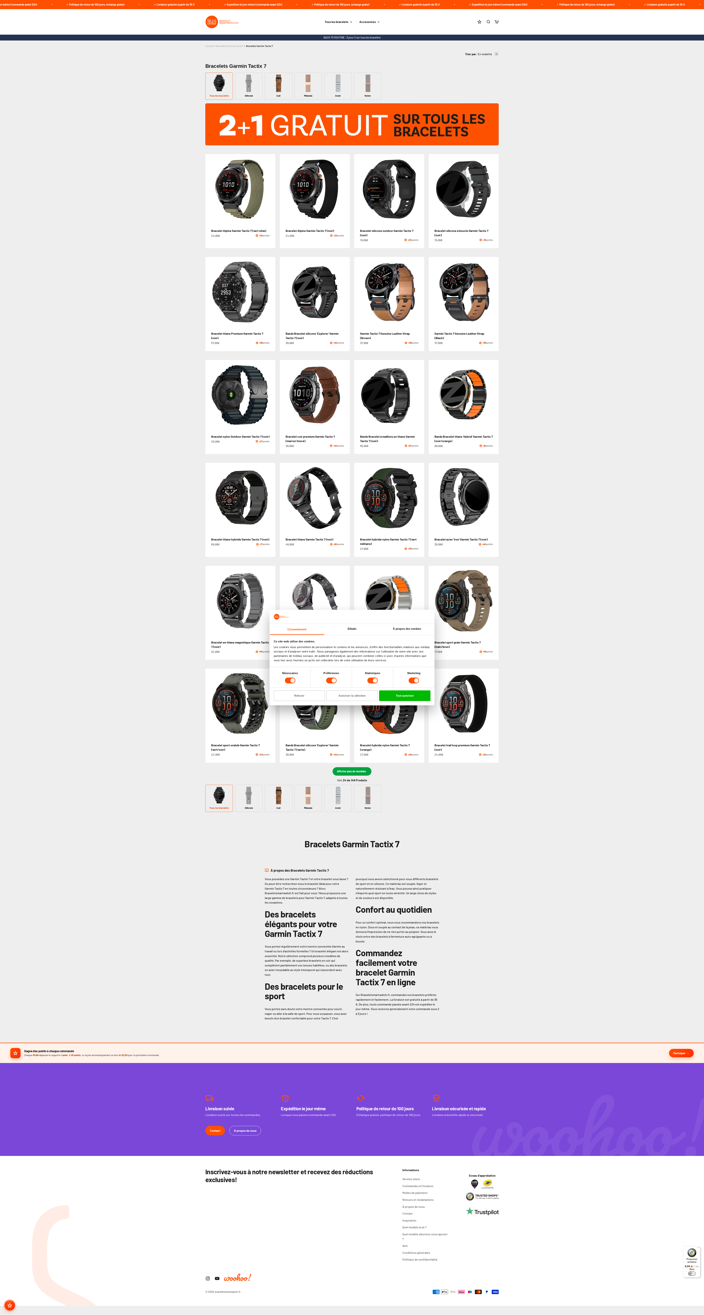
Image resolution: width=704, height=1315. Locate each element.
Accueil (209, 46)
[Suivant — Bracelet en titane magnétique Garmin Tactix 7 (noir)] (271, 601)
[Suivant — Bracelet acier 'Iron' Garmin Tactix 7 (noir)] (494, 498)
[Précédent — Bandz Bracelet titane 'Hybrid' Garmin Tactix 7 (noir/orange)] (433, 395)
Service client (411, 1179)
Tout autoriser (405, 695)
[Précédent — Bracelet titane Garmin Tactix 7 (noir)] (284, 498)
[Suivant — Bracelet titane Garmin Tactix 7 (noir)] (345, 498)
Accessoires (367, 22)
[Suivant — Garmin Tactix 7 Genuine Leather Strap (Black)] (494, 292)
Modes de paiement (415, 1192)
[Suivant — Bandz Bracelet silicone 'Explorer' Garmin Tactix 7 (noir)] (345, 292)
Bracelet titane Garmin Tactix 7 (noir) (309, 539)
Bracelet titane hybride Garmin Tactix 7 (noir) (240, 539)
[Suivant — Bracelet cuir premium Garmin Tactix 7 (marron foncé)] (345, 395)
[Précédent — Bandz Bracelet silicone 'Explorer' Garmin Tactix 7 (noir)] (284, 292)
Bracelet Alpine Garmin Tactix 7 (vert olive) (238, 230)
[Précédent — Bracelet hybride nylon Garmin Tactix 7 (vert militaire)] (359, 498)
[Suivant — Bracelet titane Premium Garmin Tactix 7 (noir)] (271, 292)
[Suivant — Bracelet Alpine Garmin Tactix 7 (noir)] (345, 189)
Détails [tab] (352, 628)
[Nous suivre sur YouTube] (217, 1278)
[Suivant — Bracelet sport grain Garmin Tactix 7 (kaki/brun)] (494, 601)
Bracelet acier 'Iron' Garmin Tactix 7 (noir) (461, 539)
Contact (215, 1130)
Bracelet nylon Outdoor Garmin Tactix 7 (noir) (240, 436)
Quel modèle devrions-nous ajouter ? (425, 1236)
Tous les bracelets (336, 22)
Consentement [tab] (296, 629)
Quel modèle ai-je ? (414, 1227)
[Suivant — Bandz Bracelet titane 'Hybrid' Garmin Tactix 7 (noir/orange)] (494, 395)
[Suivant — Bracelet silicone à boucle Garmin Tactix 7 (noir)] (494, 189)
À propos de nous (245, 1130)
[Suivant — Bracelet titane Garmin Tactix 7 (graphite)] (345, 601)
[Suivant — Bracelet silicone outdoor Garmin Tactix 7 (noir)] (420, 189)
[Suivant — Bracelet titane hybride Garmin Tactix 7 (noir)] (271, 498)
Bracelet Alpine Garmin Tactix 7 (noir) (310, 230)
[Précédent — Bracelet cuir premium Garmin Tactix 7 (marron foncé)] (284, 395)
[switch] (331, 680)
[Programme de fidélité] (9, 1305)
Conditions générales (416, 1252)
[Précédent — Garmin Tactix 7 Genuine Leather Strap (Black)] (433, 292)
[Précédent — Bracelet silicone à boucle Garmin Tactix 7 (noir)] (433, 189)
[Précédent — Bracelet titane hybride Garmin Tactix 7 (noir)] (210, 498)
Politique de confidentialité (419, 1259)
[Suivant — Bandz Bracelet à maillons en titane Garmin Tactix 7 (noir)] (420, 395)
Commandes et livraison (417, 1186)
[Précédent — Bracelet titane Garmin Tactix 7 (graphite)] (284, 601)
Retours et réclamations (418, 1199)
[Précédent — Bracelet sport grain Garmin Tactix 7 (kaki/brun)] (433, 601)
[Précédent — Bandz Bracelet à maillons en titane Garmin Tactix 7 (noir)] (359, 395)
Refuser (299, 695)
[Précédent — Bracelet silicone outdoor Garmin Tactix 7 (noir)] (359, 189)
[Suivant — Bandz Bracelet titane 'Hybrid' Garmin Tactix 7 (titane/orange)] (420, 601)
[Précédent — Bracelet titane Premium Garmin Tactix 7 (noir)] (210, 292)
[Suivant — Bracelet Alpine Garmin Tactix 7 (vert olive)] (271, 189)
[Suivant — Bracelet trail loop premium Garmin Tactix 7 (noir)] (494, 704)
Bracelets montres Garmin (229, 46)
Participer (679, 1053)
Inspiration (409, 1220)
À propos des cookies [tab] (407, 628)
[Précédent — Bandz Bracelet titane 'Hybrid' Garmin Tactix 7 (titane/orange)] (359, 601)
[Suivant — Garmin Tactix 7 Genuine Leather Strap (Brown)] (420, 292)
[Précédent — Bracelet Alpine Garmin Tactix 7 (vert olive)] (210, 189)
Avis (405, 1245)
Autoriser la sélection (352, 695)
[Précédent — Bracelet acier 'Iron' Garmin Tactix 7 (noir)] (433, 498)
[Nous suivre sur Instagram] (207, 1278)
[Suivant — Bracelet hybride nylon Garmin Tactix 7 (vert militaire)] (420, 498)
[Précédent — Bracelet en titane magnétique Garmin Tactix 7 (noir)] (210, 601)
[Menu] (698, 1248)
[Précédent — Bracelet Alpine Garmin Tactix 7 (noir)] (284, 189)
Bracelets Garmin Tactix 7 (259, 46)
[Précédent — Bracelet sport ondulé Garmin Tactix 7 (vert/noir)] (210, 704)
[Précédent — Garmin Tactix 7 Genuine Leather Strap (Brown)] (359, 292)
